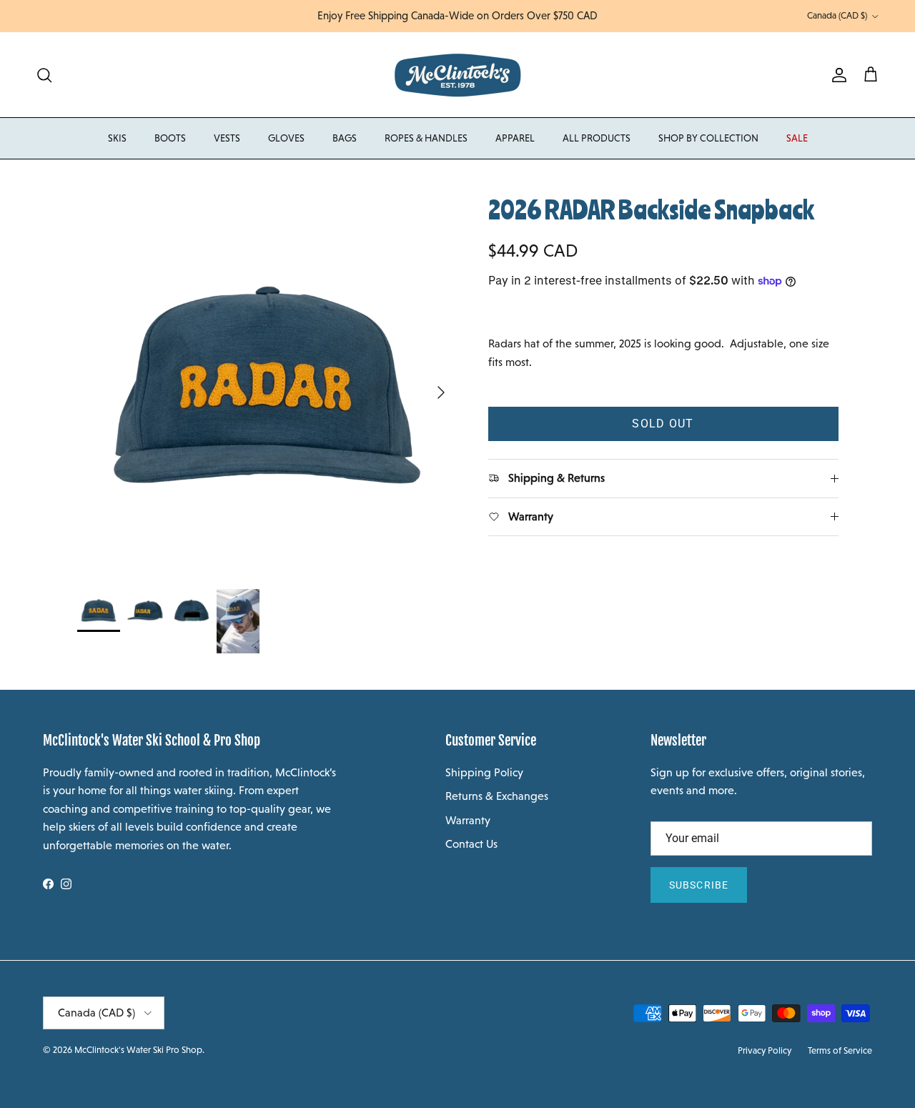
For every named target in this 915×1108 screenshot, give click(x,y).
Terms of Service (840, 1050)
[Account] (836, 75)
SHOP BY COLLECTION (708, 138)
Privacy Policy (764, 1050)
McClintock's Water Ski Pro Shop (138, 1049)
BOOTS (170, 138)
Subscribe (698, 885)
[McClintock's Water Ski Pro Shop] (458, 74)
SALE (797, 138)
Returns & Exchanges (496, 796)
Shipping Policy (484, 772)
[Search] (44, 75)
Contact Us (471, 844)
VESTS (227, 138)
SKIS (117, 138)
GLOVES (286, 138)
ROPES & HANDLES (426, 138)
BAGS (344, 138)
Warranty (467, 820)
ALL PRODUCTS (596, 138)
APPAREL (515, 138)
